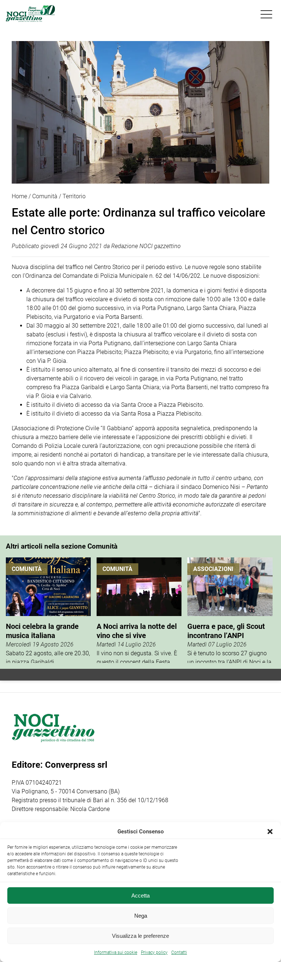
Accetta (140, 895)
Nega (140, 916)
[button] (270, 831)
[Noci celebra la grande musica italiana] (48, 610)
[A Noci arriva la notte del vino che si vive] (139, 610)
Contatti (179, 952)
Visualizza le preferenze (140, 936)
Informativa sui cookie (115, 952)
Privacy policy (154, 952)
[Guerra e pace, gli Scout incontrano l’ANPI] (229, 610)
